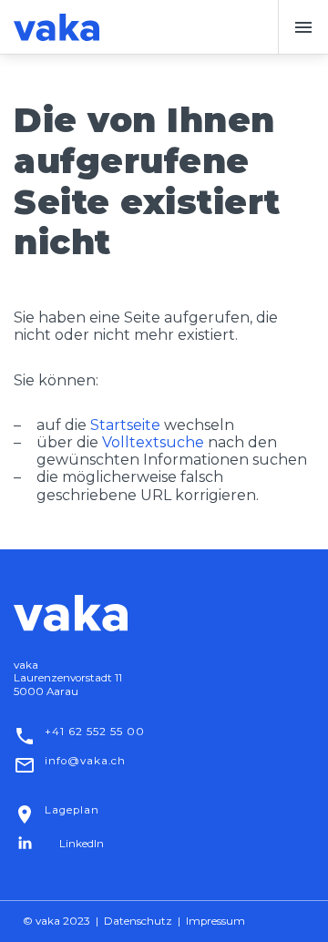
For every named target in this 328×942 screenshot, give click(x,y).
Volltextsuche (153, 442)
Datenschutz (138, 921)
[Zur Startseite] (56, 27)
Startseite (125, 425)
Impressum (215, 921)
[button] (303, 27)
